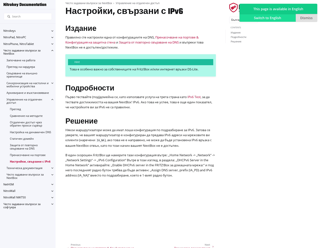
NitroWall (9, 191)
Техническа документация (24, 168)
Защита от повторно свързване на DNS (24, 146)
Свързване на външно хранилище (22, 75)
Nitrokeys (9, 31)
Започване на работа (21, 60)
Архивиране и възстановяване (28, 93)
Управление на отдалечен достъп (24, 101)
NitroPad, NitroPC (14, 37)
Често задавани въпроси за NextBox (21, 52)
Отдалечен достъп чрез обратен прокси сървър (26, 124)
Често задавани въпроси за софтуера (21, 205)
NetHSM (8, 184)
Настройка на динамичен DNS (30, 132)
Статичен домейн (22, 139)
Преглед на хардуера (21, 67)
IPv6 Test (194, 97)
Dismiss (306, 18)
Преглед (15, 109)
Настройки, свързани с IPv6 (30, 161)
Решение (236, 41)
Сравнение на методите (26, 116)
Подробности (238, 37)
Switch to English (267, 18)
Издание (236, 32)
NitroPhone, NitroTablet (18, 44)
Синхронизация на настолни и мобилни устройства (28, 84)
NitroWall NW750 (14, 198)
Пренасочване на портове (28, 155)
